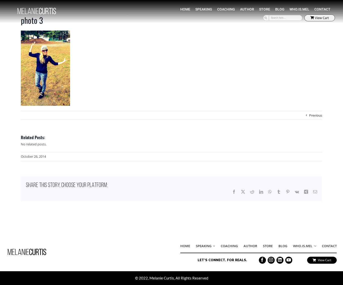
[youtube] (288, 260)
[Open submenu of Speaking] (213, 246)
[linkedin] (279, 260)
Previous (315, 115)
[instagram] (271, 260)
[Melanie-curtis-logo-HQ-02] (27, 250)
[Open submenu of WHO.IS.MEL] (314, 246)
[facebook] (262, 260)
